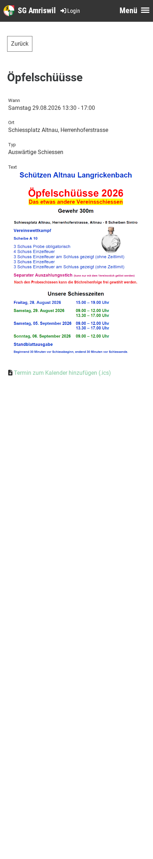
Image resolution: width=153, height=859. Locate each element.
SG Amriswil (37, 10)
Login (73, 10)
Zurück (19, 43)
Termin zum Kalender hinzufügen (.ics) (62, 372)
